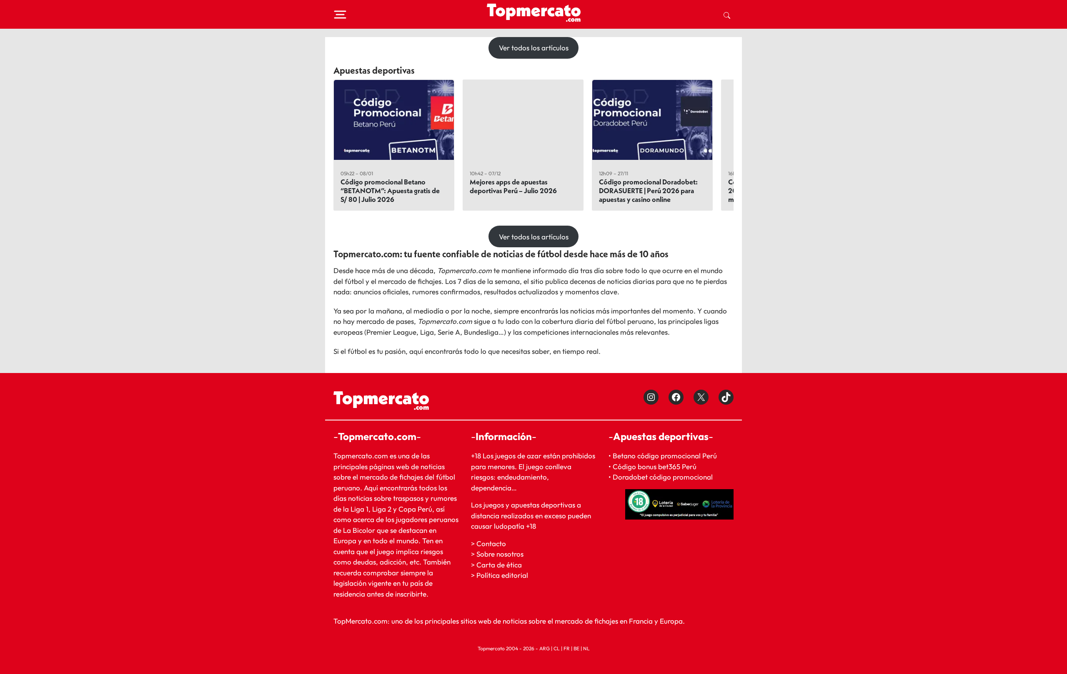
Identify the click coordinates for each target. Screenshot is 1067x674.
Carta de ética (499, 564)
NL (586, 648)
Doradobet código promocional (663, 477)
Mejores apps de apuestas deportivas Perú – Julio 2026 (513, 186)
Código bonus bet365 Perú (654, 466)
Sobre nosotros (499, 554)
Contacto (491, 543)
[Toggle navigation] (340, 14)
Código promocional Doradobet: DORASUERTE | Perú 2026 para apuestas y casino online (648, 190)
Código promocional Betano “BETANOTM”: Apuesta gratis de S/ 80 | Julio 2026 (390, 190)
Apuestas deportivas (374, 70)
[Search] (727, 14)
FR (567, 648)
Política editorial (502, 575)
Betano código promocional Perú (665, 455)
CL (557, 648)
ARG (544, 648)
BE (576, 648)
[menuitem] (727, 14)
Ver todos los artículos (534, 47)
